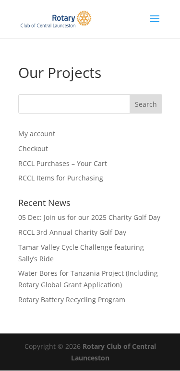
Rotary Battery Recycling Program (71, 299)
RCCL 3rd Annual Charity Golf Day (72, 232)
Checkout (33, 148)
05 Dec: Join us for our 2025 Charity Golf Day (89, 217)
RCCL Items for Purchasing (60, 177)
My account (36, 133)
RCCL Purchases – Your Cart (62, 163)
